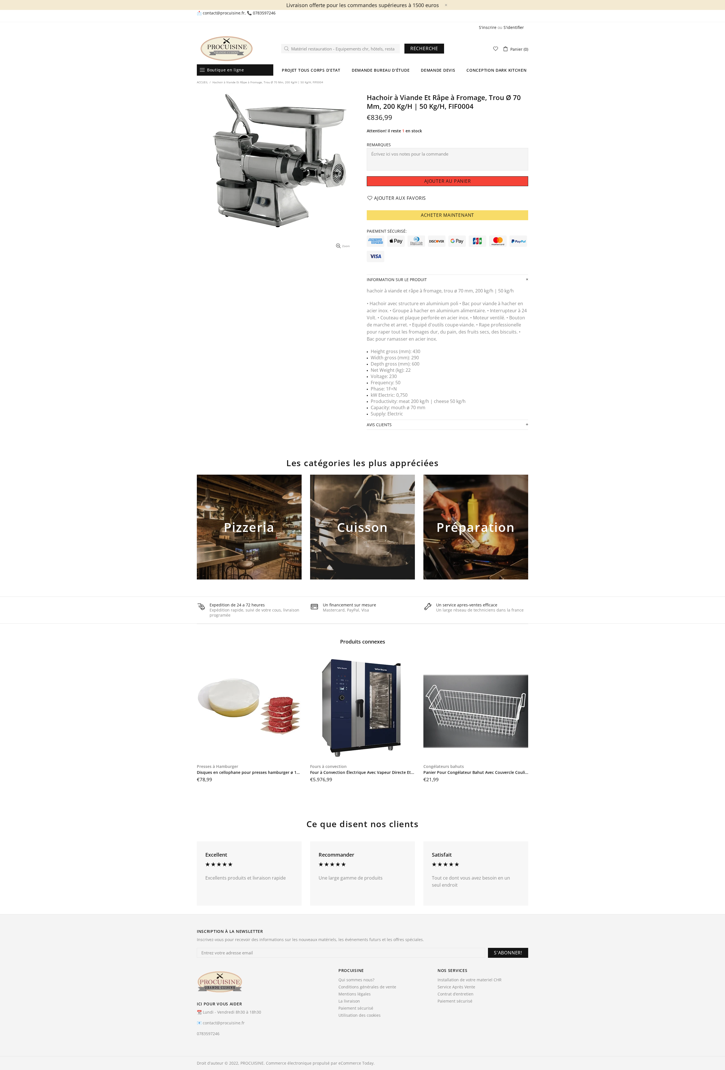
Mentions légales (354, 994)
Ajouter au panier (249, 536)
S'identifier (514, 27)
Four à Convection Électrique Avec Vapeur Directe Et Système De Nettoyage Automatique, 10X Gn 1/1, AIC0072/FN (362, 772)
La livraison (349, 1001)
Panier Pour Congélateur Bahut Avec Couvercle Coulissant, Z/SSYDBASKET (475, 772)
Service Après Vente (456, 987)
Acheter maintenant (447, 215)
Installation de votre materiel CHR (470, 979)
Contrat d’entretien (456, 994)
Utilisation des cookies (359, 1015)
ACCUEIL (202, 82)
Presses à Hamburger (217, 766)
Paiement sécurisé (355, 1008)
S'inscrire (487, 27)
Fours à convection (328, 766)
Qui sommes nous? (356, 979)
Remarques (379, 144)
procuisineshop (226, 48)
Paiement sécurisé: (387, 231)
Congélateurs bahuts (443, 766)
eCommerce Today (356, 1063)
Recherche (424, 48)
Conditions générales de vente (367, 987)
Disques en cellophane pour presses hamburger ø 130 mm (249, 772)
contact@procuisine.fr (224, 13)
